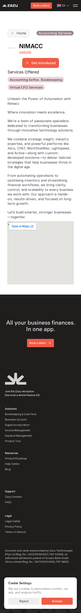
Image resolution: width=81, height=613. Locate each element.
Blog (8, 469)
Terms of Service (15, 532)
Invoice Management (17, 430)
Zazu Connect (13, 496)
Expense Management (18, 435)
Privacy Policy (13, 526)
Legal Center (12, 521)
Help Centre (12, 463)
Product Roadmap (16, 458)
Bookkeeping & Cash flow (20, 414)
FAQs (8, 502)
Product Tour (13, 441)
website (25, 52)
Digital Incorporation (17, 424)
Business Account (16, 419)
